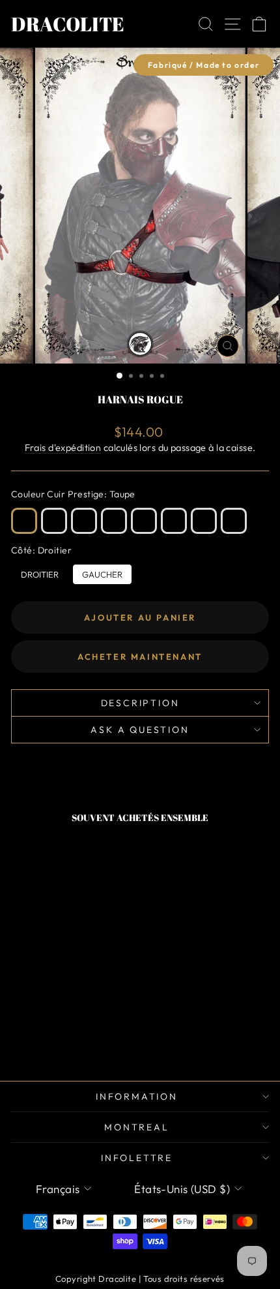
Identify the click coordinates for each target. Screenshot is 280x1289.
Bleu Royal (204, 521)
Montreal (136, 1127)
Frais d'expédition (63, 448)
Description (140, 703)
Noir (234, 521)
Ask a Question (140, 730)
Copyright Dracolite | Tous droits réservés (140, 1278)
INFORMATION (137, 1096)
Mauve (144, 521)
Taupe (24, 521)
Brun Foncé (84, 521)
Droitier (40, 572)
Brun (54, 521)
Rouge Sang (174, 521)
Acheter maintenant (140, 656)
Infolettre (137, 1158)
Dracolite (67, 23)
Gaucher (102, 572)
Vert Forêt (114, 521)
